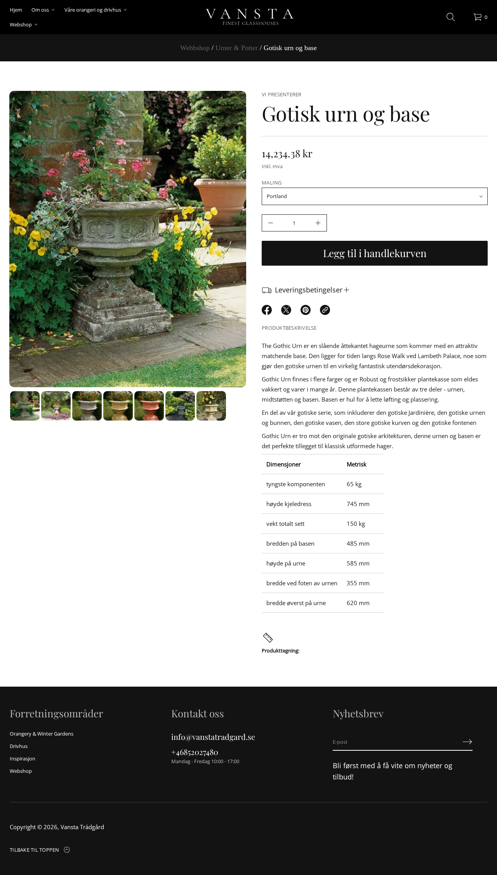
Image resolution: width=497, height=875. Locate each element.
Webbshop (195, 48)
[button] (451, 17)
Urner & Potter (236, 48)
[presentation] (127, 239)
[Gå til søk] (451, 17)
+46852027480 (194, 751)
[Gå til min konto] (464, 19)
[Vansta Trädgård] (249, 17)
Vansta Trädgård (82, 827)
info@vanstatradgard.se (213, 736)
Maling (272, 182)
